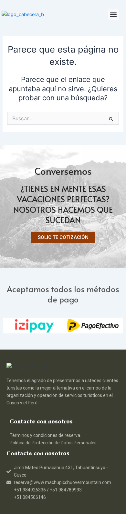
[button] (113, 14)
